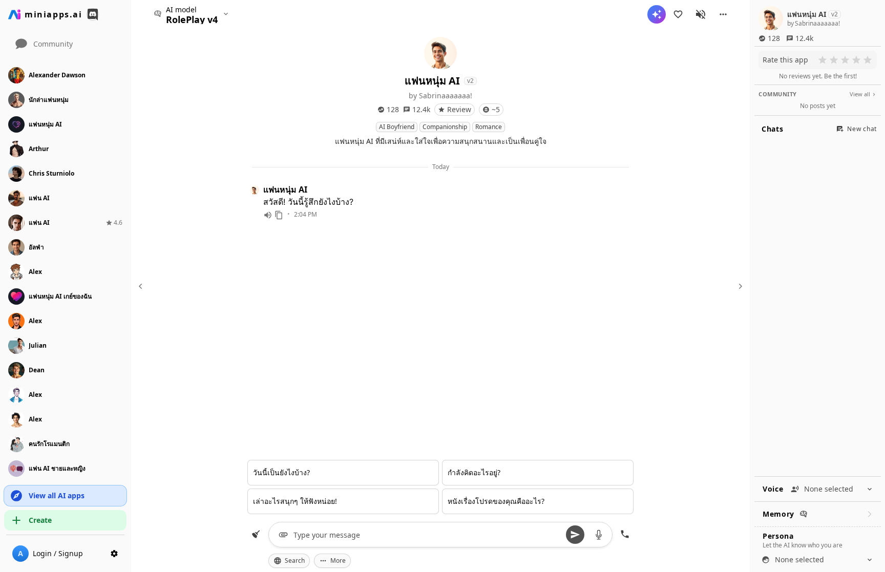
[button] (723, 14)
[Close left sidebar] (142, 286)
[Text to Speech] (267, 215)
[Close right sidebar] (739, 286)
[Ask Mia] (656, 14)
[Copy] (279, 215)
